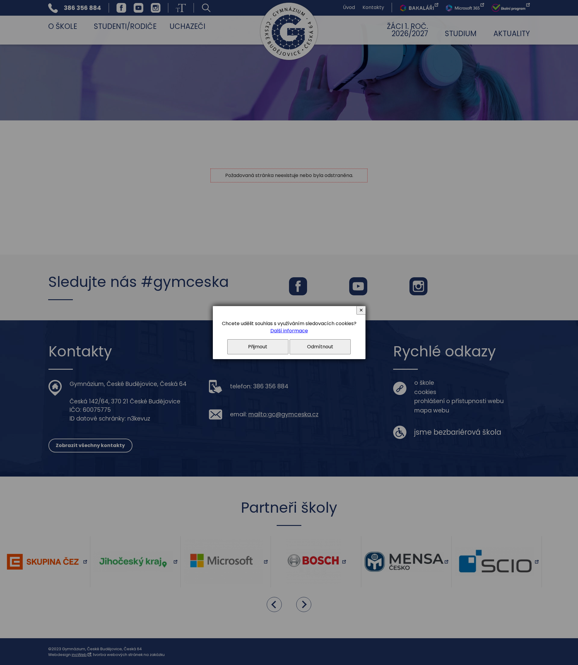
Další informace (289, 330)
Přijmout (257, 346)
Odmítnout (320, 346)
